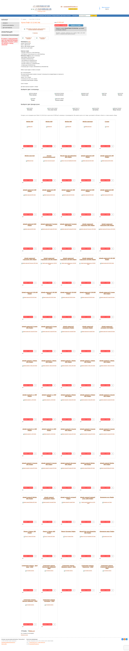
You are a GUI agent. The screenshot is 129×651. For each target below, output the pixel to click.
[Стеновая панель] (29, 570)
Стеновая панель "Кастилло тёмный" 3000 (49, 567)
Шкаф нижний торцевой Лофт (49, 498)
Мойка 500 (29, 121)
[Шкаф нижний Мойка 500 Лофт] (87, 468)
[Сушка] (107, 126)
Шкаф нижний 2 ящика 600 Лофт (107, 395)
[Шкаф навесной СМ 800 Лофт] (88, 297)
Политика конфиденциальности (8, 642)
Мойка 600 (49, 121)
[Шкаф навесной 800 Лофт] (30, 229)
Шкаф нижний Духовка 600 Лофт (68, 463)
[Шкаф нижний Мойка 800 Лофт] (29, 502)
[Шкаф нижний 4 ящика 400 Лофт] (49, 468)
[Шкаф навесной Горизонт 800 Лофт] (29, 263)
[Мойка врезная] (87, 126)
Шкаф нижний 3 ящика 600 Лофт (107, 429)
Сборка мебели (56, 15)
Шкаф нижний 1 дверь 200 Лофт (29, 361)
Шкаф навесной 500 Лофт (87, 190)
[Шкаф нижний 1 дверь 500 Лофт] (107, 365)
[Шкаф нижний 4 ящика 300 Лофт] (29, 468)
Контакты (75, 15)
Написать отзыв (24, 634)
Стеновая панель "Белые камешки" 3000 (29, 600)
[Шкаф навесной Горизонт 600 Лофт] (107, 229)
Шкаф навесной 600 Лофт (107, 190)
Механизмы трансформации (10, 35)
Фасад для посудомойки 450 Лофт (88, 532)
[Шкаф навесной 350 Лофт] (30, 194)
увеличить (35, 32)
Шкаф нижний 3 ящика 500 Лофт (87, 429)
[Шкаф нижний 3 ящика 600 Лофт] (107, 434)
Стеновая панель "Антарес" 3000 (49, 600)
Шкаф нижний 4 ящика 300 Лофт (29, 463)
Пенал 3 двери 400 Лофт (30, 532)
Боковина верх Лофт (107, 531)
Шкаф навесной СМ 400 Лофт (30, 293)
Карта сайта (4, 644)
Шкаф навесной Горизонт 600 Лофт (107, 224)
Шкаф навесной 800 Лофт (29, 224)
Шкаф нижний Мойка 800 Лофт (30, 498)
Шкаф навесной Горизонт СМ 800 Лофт (88, 258)
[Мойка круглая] (29, 160)
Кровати (5, 23)
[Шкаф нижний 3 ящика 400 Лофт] (68, 434)
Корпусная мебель (8, 25)
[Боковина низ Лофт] (107, 502)
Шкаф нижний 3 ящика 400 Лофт (68, 429)
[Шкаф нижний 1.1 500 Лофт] (49, 399)
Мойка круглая (30, 155)
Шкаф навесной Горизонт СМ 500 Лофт (49, 258)
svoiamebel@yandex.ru (71, 6)
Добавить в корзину (28, 146)
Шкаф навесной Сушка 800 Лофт (49, 327)
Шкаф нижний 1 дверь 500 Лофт (107, 361)
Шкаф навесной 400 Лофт (49, 190)
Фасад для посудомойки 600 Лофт (68, 156)
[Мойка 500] (29, 126)
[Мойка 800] (68, 126)
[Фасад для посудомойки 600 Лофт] (68, 160)
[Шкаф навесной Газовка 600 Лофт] (68, 229)
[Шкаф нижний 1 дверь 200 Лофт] (29, 365)
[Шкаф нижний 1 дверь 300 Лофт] (49, 365)
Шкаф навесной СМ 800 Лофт (88, 293)
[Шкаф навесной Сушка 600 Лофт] (29, 331)
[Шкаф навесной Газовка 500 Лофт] (49, 229)
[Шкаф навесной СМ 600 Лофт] (68, 297)
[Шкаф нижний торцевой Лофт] (49, 502)
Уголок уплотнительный (49, 156)
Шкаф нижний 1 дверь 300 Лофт (49, 361)
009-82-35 (41, 642)
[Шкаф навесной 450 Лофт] (68, 194)
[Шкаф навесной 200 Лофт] (88, 160)
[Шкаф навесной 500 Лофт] (88, 194)
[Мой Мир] (127, 639)
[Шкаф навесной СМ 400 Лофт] (30, 297)
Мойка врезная (88, 121)
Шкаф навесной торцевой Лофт (68, 327)
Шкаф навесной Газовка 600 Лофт (68, 224)
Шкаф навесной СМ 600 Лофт (68, 293)
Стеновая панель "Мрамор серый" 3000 (68, 566)
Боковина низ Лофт (107, 497)
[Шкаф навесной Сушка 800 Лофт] (49, 331)
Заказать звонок (73, 9)
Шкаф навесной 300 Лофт (107, 156)
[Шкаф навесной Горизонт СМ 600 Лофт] (68, 264)
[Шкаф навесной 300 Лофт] (107, 160)
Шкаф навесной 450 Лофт (68, 190)
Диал (29, 41)
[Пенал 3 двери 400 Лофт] (30, 536)
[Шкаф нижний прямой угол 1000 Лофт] (87, 503)
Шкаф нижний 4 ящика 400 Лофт (49, 463)
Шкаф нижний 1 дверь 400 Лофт (87, 361)
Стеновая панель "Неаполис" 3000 (88, 566)
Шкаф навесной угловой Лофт (87, 327)
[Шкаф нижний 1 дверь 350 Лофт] (68, 365)
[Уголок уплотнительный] (49, 160)
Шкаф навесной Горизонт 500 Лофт (88, 224)
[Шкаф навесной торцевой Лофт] (68, 331)
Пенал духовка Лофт (68, 531)
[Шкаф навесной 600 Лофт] (107, 194)
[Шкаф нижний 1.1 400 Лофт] (29, 399)
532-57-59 (33, 642)
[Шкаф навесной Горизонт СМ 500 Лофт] (49, 264)
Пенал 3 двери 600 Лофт (49, 532)
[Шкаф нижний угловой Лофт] (68, 502)
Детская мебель (7, 27)
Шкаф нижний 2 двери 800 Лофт (87, 395)
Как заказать (48, 15)
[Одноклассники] (124, 639)
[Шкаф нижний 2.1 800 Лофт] (49, 434)
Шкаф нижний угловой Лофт (68, 498)
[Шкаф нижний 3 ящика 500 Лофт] (87, 434)
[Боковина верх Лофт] (107, 536)
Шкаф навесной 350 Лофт (29, 190)
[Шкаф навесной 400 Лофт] (49, 194)
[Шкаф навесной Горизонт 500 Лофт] (87, 229)
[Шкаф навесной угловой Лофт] (88, 331)
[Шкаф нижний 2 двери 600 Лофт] (68, 399)
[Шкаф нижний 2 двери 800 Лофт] (87, 399)
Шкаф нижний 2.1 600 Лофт (30, 429)
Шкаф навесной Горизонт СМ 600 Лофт (68, 258)
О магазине (41, 15)
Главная (24, 19)
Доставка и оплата (65, 15)
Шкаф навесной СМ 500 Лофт (49, 293)
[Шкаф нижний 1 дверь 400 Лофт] (87, 365)
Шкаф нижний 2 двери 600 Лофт (68, 395)
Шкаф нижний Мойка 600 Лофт (107, 463)
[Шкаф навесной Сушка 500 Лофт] (107, 297)
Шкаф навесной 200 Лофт (87, 156)
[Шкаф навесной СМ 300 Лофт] (107, 263)
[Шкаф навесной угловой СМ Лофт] (107, 331)
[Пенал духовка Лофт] (68, 536)
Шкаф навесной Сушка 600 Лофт (29, 327)
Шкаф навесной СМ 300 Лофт (107, 258)
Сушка (107, 121)
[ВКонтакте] (122, 639)
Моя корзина (105, 7)
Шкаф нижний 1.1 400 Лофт (30, 395)
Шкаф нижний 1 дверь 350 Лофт (68, 361)
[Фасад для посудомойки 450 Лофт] (88, 536)
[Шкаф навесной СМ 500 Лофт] (49, 297)
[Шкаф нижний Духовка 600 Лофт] (68, 468)
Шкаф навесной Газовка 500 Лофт (49, 224)
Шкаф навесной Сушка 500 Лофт (107, 293)
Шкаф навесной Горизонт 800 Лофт (30, 258)
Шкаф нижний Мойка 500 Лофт (88, 463)
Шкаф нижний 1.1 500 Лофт (49, 395)
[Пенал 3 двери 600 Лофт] (49, 536)
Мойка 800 (68, 121)
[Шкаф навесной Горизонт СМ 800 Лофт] (87, 264)
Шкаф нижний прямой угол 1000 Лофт (87, 498)
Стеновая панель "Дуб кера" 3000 (29, 566)
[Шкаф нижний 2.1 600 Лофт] (29, 434)
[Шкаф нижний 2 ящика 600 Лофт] (107, 399)
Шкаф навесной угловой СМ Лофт (107, 327)
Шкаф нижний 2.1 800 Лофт (49, 429)
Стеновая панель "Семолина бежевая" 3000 (107, 567)
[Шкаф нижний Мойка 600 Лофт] (107, 468)
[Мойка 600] (49, 126)
